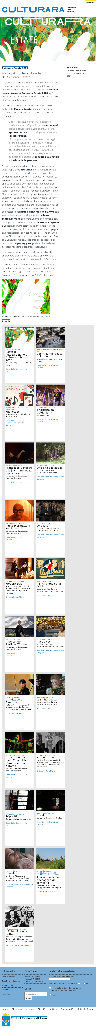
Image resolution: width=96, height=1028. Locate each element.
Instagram (6, 994)
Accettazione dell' (65, 989)
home (5, 1009)
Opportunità (67, 1009)
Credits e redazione (11, 981)
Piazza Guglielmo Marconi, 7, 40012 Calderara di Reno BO (34, 979)
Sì (81, 983)
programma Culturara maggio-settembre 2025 (76, 73)
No (87, 983)
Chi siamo (17, 1009)
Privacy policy (8, 985)
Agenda (30, 1009)
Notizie (53, 1009)
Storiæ (90, 1009)
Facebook (6, 990)
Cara (33, 9)
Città (79, 1009)
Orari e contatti (9, 977)
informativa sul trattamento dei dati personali (65, 989)
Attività (41, 1009)
